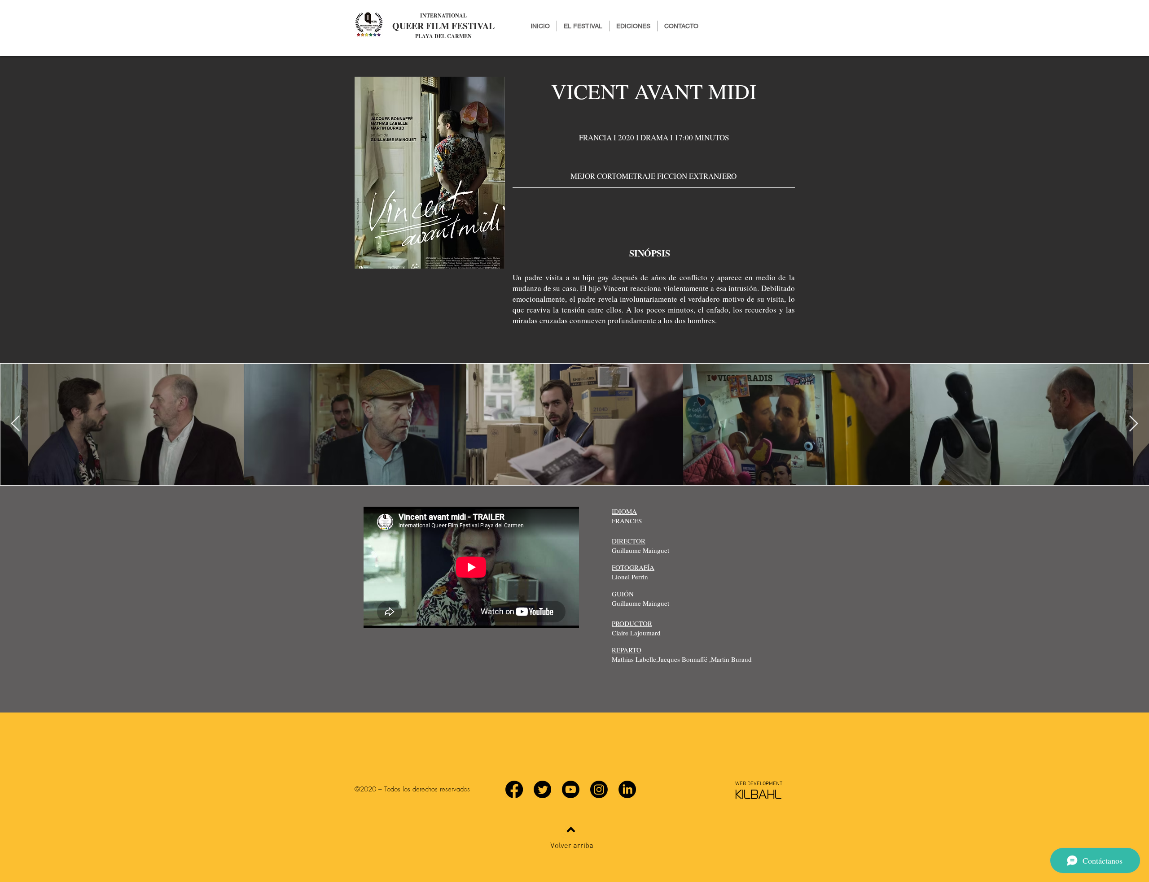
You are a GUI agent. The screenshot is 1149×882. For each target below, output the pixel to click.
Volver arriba (571, 846)
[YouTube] (570, 789)
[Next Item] (1133, 424)
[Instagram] (599, 789)
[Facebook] (514, 789)
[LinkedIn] (627, 789)
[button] (633, 26)
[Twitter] (542, 789)
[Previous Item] (15, 424)
